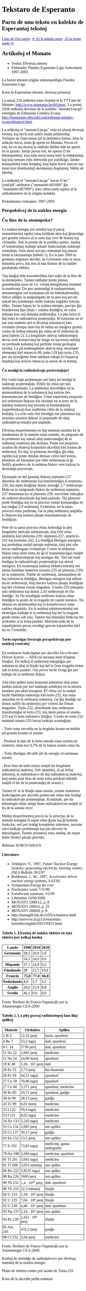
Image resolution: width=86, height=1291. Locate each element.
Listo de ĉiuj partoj (16, 39)
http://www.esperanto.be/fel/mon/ (41, 105)
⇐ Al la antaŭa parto (47, 39)
